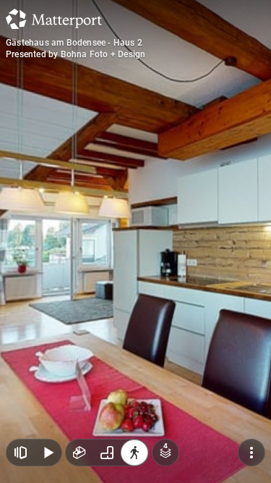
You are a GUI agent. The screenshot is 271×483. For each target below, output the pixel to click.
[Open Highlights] (20, 453)
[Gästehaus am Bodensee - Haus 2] (135, 241)
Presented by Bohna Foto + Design (75, 54)
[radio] (79, 453)
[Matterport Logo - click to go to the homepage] (54, 19)
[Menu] (251, 452)
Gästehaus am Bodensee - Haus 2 (74, 43)
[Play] (48, 453)
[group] (107, 452)
